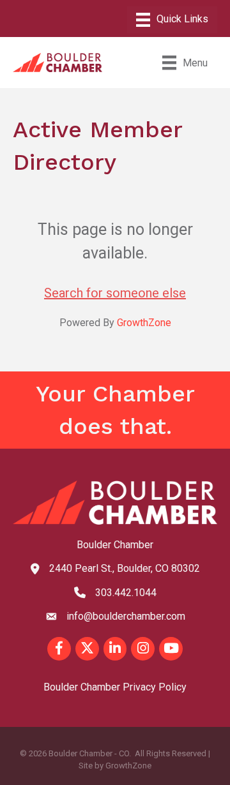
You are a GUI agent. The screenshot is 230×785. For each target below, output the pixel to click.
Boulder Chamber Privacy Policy (115, 687)
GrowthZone (144, 323)
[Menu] (172, 19)
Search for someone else (115, 293)
